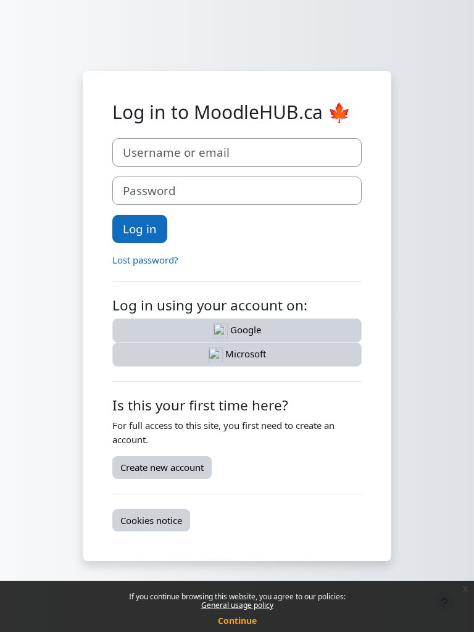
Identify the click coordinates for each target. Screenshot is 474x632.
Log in (140, 228)
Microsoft (244, 353)
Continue (237, 620)
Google (244, 329)
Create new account (162, 467)
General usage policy (237, 605)
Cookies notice (151, 520)
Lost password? (145, 260)
